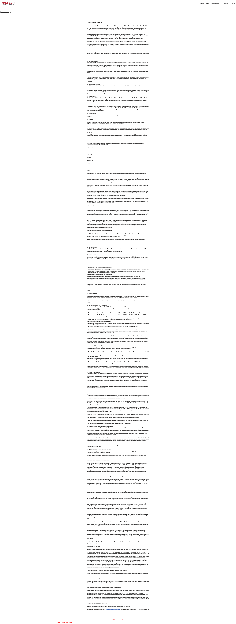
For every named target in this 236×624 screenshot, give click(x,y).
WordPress (69, 622)
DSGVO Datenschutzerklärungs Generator (113, 609)
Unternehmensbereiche (216, 3)
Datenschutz (115, 619)
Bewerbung (232, 3)
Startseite (202, 3)
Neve (58, 622)
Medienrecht (89, 611)
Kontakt (207, 3)
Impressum (121, 619)
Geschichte (225, 3)
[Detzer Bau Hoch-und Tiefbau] (8, 4)
